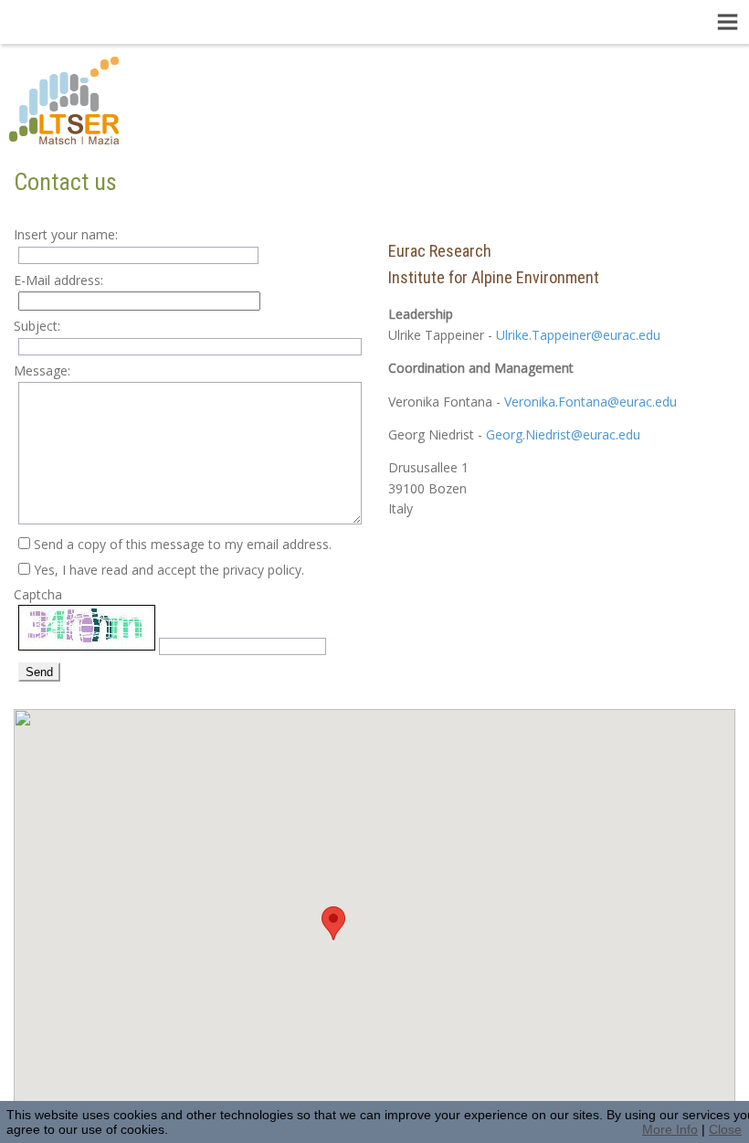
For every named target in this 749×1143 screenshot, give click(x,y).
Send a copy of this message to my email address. (183, 544)
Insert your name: (66, 234)
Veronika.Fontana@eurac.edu (590, 401)
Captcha (38, 594)
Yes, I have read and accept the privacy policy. (169, 569)
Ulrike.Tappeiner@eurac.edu (578, 335)
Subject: (37, 325)
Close (725, 1129)
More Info (670, 1129)
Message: (42, 370)
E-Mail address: (58, 280)
